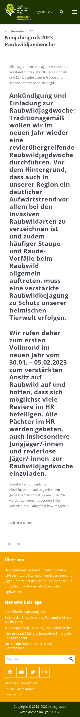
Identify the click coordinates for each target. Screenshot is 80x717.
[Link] (17, 12)
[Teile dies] (9, 544)
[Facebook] (10, 672)
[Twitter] (33, 672)
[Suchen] (61, 12)
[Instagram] (44, 672)
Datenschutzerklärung (21, 683)
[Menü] (74, 12)
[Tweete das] (18, 544)
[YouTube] (21, 672)
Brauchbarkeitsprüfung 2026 (26, 612)
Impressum (13, 695)
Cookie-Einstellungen (20, 689)
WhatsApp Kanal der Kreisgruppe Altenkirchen (39, 628)
